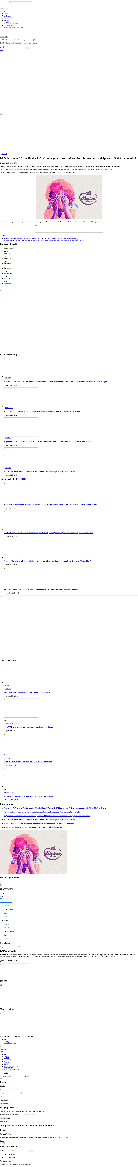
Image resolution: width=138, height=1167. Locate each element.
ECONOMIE (9, 408)
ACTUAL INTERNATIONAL (13, 27)
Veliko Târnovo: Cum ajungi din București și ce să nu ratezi (27, 692)
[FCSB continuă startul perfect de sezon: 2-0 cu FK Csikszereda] (71, 743)
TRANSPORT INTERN (12, 723)
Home (5, 12)
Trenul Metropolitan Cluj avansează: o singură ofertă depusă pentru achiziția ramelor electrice (40, 823)
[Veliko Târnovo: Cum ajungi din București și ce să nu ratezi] (71, 673)
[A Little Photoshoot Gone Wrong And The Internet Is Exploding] (71, 777)
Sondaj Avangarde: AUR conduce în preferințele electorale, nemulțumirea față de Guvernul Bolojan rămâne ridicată (48, 533)
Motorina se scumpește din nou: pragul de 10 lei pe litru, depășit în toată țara (33, 827)
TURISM (6, 15)
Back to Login (4, 1121)
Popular (8, 685)
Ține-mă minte (6, 1097)
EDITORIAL (8, 17)
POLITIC (7, 22)
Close (1, 1051)
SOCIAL (6, 20)
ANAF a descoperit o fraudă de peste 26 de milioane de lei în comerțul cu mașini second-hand (39, 471)
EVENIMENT (8, 25)
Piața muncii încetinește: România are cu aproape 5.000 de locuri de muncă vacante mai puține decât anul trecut (47, 441)
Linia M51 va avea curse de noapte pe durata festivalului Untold (28, 727)
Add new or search (6, 1151)
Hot (5, 685)
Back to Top (3, 1049)
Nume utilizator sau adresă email (9, 1090)
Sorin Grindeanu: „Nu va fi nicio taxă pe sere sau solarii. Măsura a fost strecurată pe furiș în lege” (41, 589)
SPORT (6, 18)
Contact (6, 1073)
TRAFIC (6, 13)
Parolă (2, 1093)
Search (27, 48)
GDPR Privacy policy (10, 1043)
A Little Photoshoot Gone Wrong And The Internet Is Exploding (28, 796)
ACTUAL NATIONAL (11, 24)
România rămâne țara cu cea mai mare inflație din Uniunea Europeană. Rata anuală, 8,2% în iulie (42, 411)
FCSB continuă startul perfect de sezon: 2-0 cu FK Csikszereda (28, 762)
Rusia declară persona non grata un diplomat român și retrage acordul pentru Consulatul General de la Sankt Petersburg (51, 504)
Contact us (7, 1041)
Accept (2, 1141)
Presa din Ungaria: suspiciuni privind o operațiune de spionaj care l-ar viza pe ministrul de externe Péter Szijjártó (47, 561)
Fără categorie (9, 793)
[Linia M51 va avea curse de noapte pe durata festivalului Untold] (71, 708)
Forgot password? (5, 1103)
